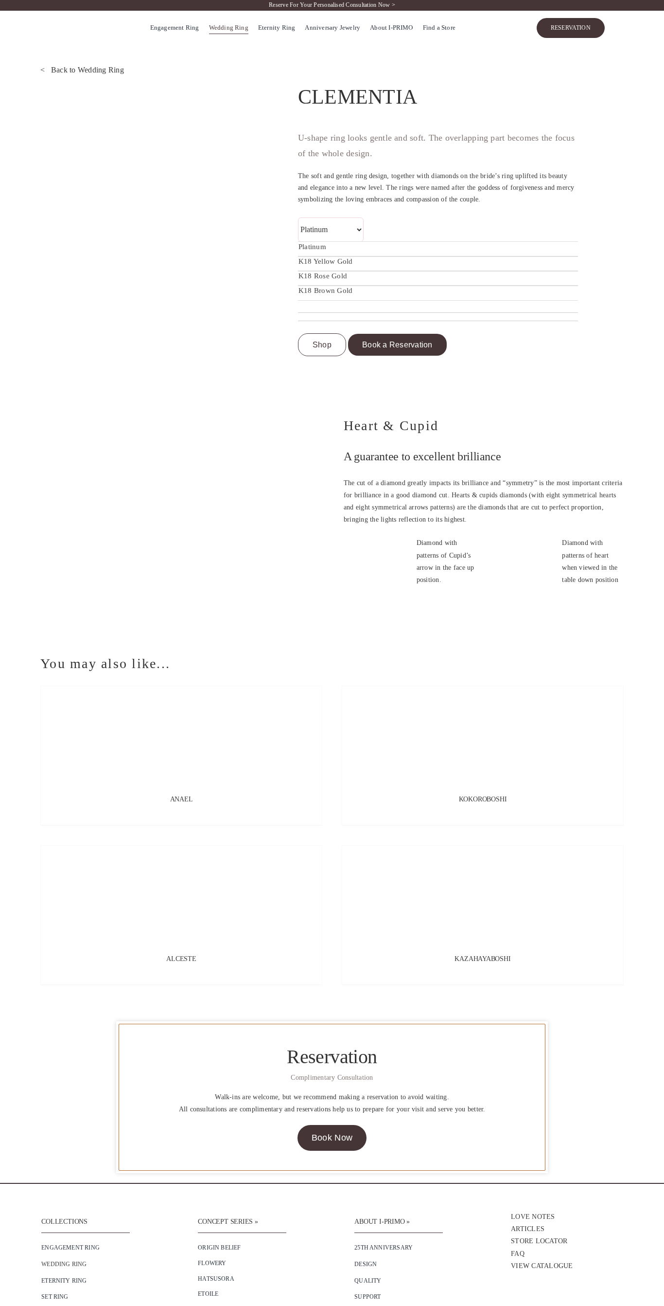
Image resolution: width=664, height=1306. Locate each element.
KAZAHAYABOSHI (482, 958)
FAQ (517, 1253)
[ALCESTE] (181, 894)
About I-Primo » (382, 1221)
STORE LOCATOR (539, 1241)
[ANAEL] (181, 734)
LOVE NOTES (533, 1216)
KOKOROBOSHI (483, 799)
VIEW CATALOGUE (542, 1266)
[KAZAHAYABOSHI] (482, 894)
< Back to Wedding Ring (82, 70)
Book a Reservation (397, 345)
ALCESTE (181, 958)
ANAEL (181, 799)
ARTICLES (527, 1229)
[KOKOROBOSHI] (482, 734)
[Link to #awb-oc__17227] (619, 28)
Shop (322, 345)
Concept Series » (228, 1221)
